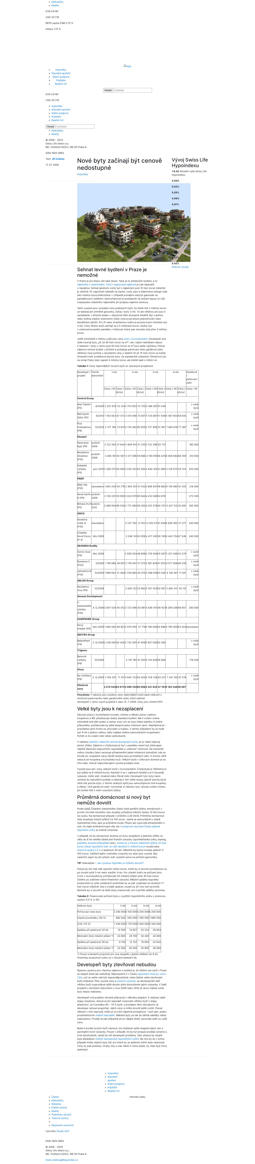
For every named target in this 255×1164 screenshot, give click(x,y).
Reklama (56, 1103)
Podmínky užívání (61, 1114)
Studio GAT (63, 1131)
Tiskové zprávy (60, 1118)
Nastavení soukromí (63, 1125)
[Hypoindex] (127, 65)
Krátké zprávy (59, 1107)
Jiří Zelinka (58, 158)
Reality (55, 5)
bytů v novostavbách (135, 338)
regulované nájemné (124, 284)
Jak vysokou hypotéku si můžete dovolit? (120, 863)
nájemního (83, 284)
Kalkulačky (57, 1)
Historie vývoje (180, 266)
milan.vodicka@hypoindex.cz (62, 1159)
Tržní (108, 284)
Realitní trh (61, 83)
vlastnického (98, 284)
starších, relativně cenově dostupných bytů (113, 741)
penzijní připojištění (99, 842)
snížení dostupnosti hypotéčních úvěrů (117, 1038)
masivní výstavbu (126, 980)
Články (55, 1096)
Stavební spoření (61, 73)
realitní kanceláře (105, 1015)
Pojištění (61, 80)
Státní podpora (61, 76)
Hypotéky (60, 69)
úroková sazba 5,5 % (89, 850)
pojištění (82, 842)
